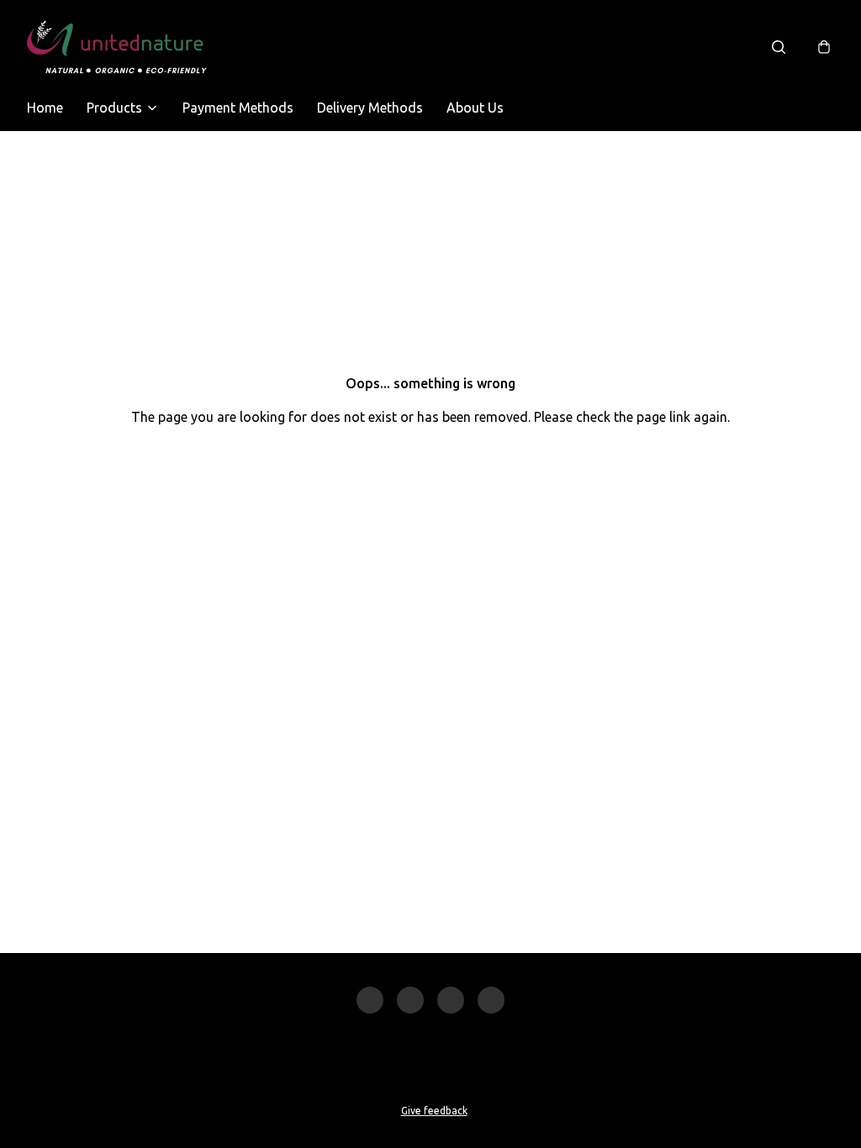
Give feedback (434, 1110)
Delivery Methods (370, 107)
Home (45, 107)
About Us (475, 107)
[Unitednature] (117, 47)
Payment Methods (237, 107)
